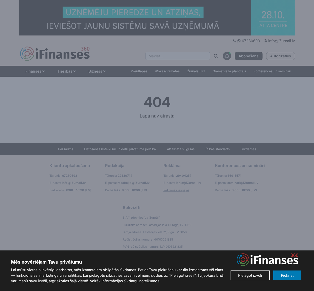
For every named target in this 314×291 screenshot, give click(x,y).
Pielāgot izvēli (250, 275)
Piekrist (287, 275)
